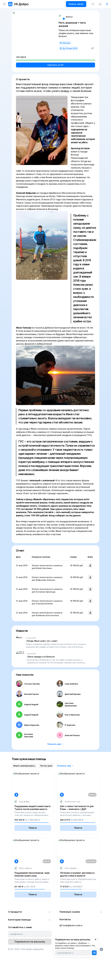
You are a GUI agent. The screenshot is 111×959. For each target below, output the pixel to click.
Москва (66, 43)
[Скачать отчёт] (90, 565)
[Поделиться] (92, 48)
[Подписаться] (94, 952)
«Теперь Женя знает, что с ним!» (42, 641)
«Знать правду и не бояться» (41, 656)
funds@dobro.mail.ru (72, 925)
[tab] (24, 765)
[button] (29, 912)
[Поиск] (93, 4)
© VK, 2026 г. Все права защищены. (26, 949)
